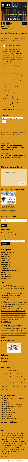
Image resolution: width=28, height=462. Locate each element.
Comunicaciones (17, 299)
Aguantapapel (8, 414)
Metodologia (4, 319)
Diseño (10, 304)
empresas (24, 306)
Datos (6, 304)
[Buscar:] (14, 220)
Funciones (13, 311)
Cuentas (3, 304)
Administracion (6, 253)
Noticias (17, 40)
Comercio (15, 297)
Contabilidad (6, 302)
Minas (3, 273)
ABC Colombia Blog (10, 412)
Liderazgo (23, 315)
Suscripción (6, 229)
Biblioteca (4, 255)
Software (3, 335)
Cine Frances (17, 295)
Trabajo (3, 337)
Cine (21, 291)
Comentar (21, 183)
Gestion (18, 311)
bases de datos (8, 290)
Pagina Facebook (9, 422)
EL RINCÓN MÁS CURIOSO (13, 46)
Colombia (4, 298)
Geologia (4, 265)
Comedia (10, 297)
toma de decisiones (20, 335)
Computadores (11, 299)
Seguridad (17, 333)
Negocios (15, 319)
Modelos (9, 319)
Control (20, 302)
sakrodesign (7, 416)
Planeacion (24, 326)
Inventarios (17, 313)
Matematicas (10, 317)
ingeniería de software (8, 271)
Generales (4, 263)
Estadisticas (4, 308)
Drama (15, 304)
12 (17, 380)
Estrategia (19, 308)
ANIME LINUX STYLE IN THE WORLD (13, 404)
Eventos (3, 261)
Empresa (18, 306)
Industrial (4, 267)
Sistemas (4, 278)
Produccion (9, 330)
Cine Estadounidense (7, 295)
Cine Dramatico (12, 293)
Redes (8, 333)
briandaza (7, 409)
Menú (25, 23)
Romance (12, 333)
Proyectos (4, 333)
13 (21, 380)
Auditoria (3, 290)
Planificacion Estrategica (6, 328)
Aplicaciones (20, 288)
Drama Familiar (21, 304)
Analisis (14, 288)
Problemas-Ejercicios (21, 328)
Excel (24, 308)
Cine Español (21, 293)
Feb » (16, 392)
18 (14, 383)
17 (10, 383)
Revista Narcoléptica (10, 418)
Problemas (14, 328)
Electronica (4, 259)
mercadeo (16, 317)
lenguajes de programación (13, 315)
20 (21, 383)
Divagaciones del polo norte (12, 406)
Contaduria (5, 257)
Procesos (3, 330)
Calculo (14, 291)
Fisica (9, 311)
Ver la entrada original (8, 109)
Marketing (4, 317)
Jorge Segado (8, 410)
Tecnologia (13, 335)
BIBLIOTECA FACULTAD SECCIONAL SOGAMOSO (6, 26)
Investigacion (23, 313)
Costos (25, 302)
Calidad (17, 290)
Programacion (17, 330)
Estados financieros (12, 308)
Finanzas (4, 311)
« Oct (12, 392)
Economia (4, 307)
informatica (11, 313)
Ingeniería (4, 269)
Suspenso (8, 335)
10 (10, 380)
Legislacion (3, 315)
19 (17, 383)
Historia (23, 311)
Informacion (4, 313)
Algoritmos (8, 288)
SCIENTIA (6, 403)
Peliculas (4, 277)
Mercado (21, 317)
